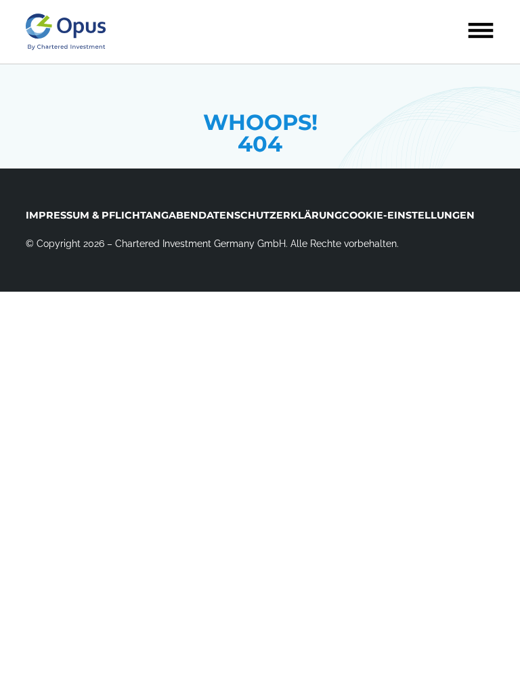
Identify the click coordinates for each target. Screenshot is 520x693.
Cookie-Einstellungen (408, 215)
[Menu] (480, 30)
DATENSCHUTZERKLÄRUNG (270, 215)
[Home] (66, 32)
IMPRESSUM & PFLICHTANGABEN (112, 215)
